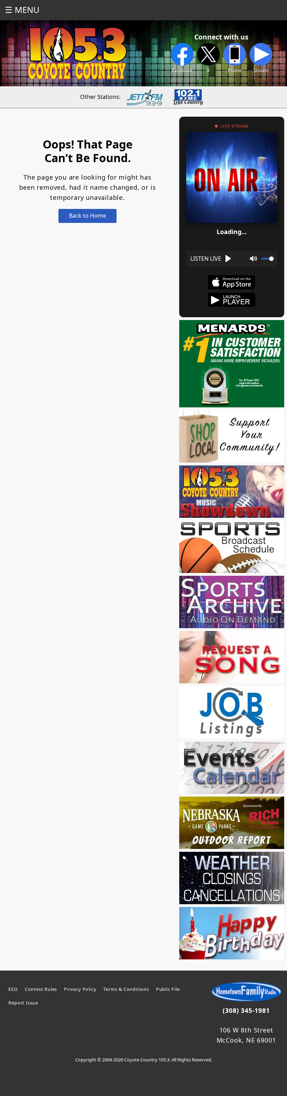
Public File (168, 989)
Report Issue (23, 1003)
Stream (260, 70)
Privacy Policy (80, 989)
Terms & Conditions (126, 989)
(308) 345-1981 (246, 1010)
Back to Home (87, 215)
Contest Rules (41, 989)
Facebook (182, 70)
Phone (234, 70)
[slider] (267, 258)
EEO (13, 989)
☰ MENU (22, 9)
